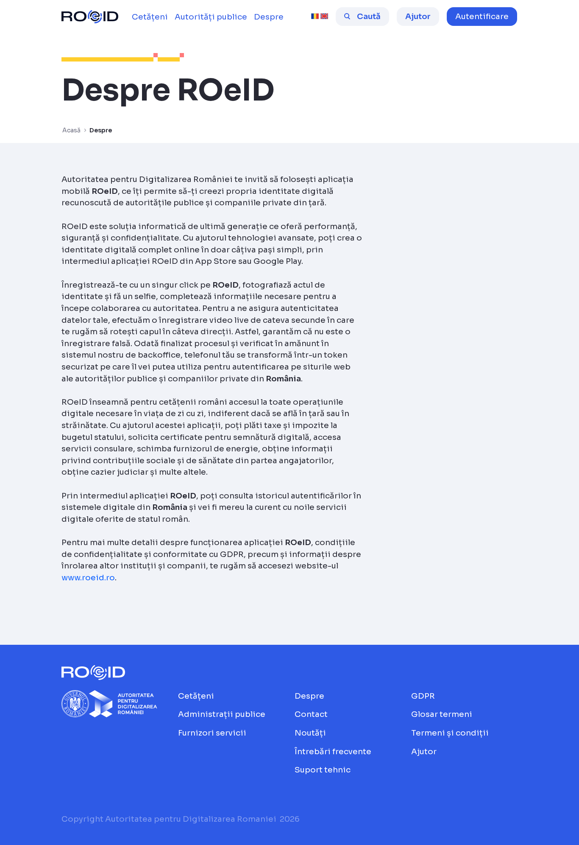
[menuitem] (149, 17)
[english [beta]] (324, 16)
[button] (482, 16)
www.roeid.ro (88, 577)
